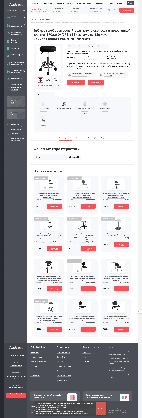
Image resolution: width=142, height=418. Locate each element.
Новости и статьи (47, 3)
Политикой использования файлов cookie (52, 407)
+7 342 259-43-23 (77, 9)
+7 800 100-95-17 (38, 9)
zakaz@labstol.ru (16, 365)
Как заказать (100, 3)
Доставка (120, 3)
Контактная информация (65, 3)
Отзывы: (87, 56)
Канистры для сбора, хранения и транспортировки (84, 111)
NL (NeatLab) (113, 59)
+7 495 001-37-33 (59, 9)
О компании (34, 3)
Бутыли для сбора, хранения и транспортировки (44, 111)
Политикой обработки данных (48, 409)
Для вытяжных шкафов (64, 108)
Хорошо (101, 408)
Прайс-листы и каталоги (84, 3)
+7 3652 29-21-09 (95, 9)
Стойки (43, 125)
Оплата (110, 3)
